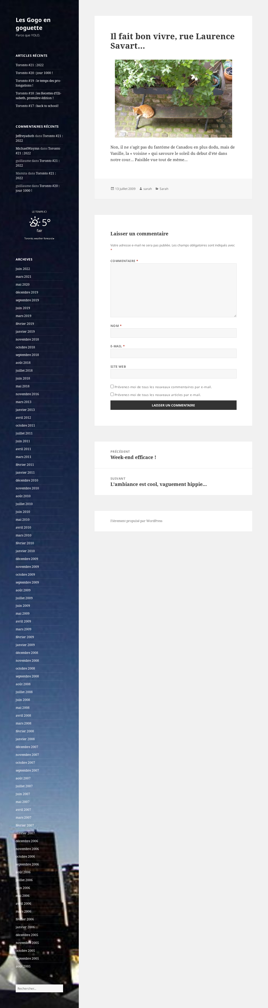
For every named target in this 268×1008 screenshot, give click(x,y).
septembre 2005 (27, 958)
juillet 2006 (24, 880)
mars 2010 (23, 535)
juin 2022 (23, 269)
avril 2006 (23, 903)
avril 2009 (23, 621)
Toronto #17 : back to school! (37, 106)
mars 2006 (23, 911)
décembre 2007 (27, 747)
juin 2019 (23, 308)
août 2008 (23, 684)
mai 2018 (23, 386)
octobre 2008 (25, 668)
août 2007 (23, 778)
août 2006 (23, 872)
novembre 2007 (27, 754)
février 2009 (25, 637)
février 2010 (25, 543)
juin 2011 (23, 441)
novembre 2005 (27, 943)
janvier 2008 (25, 739)
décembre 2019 (27, 292)
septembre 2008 (27, 676)
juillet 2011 (24, 433)
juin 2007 (23, 794)
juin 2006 (23, 888)
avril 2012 (23, 417)
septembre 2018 (27, 355)
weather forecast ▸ (39, 238)
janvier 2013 (25, 409)
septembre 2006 (27, 864)
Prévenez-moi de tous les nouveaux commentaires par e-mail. (163, 387)
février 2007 (25, 825)
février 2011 (25, 464)
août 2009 (23, 590)
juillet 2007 (24, 786)
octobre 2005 (25, 950)
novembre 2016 (27, 394)
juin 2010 (23, 511)
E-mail (117, 346)
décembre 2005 (27, 935)
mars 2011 (23, 457)
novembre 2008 (27, 660)
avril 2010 (23, 527)
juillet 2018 (24, 370)
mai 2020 (23, 284)
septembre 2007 (27, 770)
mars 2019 (23, 316)
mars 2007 (23, 817)
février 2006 (25, 919)
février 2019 (25, 323)
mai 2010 (23, 519)
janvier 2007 (25, 833)
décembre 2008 (27, 652)
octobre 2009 (25, 574)
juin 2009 (23, 605)
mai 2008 (23, 707)
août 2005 (23, 966)
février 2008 (25, 731)
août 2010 (23, 496)
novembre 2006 (27, 849)
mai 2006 (23, 895)
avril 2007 (23, 809)
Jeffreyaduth (25, 136)
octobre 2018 (25, 347)
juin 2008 (23, 700)
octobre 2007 (25, 762)
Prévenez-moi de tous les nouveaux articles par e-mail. (158, 395)
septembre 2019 (27, 300)
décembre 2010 (27, 480)
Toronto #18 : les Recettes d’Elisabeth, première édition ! (38, 95)
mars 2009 (23, 629)
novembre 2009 (27, 566)
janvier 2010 (25, 551)
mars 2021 (23, 276)
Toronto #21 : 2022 (30, 65)
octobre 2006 (25, 856)
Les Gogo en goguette (33, 23)
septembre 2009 (27, 582)
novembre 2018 (27, 339)
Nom (116, 326)
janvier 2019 (25, 331)
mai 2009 (23, 613)
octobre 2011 (25, 425)
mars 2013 (23, 402)
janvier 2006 (25, 927)
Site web (118, 366)
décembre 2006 (27, 841)
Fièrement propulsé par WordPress (136, 521)
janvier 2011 (25, 472)
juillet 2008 (24, 692)
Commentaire (124, 261)
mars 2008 (23, 723)
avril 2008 (23, 715)
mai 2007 (23, 802)
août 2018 (23, 362)
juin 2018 (23, 378)
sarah (147, 188)
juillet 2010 (24, 504)
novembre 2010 (27, 488)
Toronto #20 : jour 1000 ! (34, 73)
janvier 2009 (25, 645)
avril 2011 (23, 449)
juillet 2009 (24, 598)
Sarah (164, 188)
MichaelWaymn (28, 148)
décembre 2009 (27, 559)
